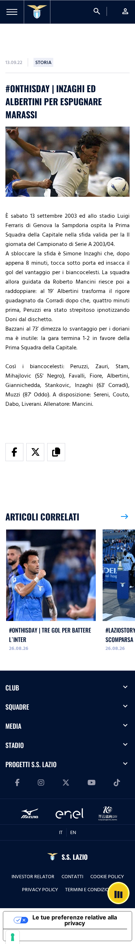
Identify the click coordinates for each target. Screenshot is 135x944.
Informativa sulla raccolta (44, 935)
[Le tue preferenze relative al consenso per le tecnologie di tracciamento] (12, 937)
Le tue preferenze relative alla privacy (74, 920)
